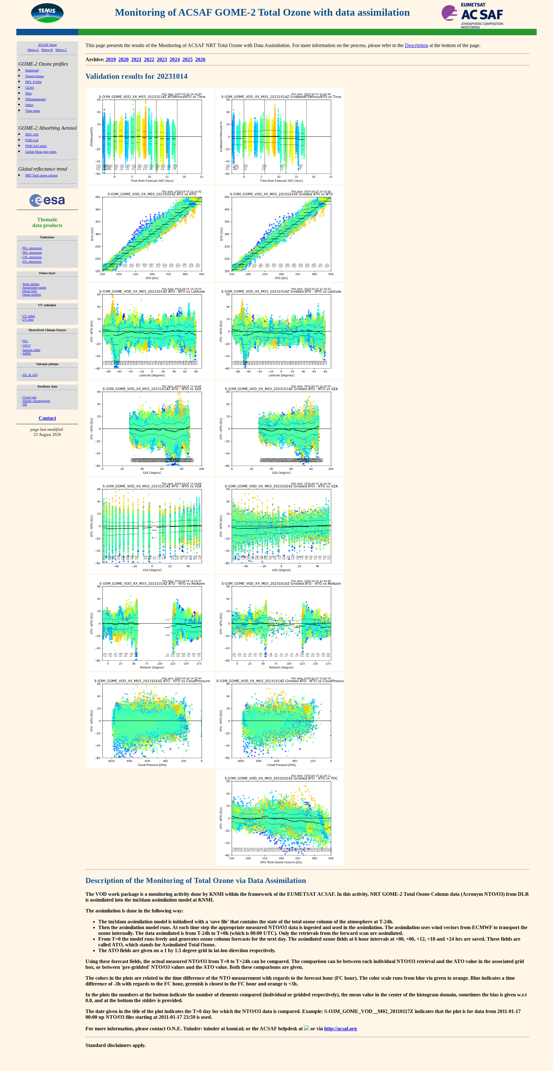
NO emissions (32, 248)
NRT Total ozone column (41, 175)
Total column (30, 284)
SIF (24, 404)
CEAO (29, 87)
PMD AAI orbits (36, 146)
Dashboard (32, 70)
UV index (28, 316)
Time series (32, 110)
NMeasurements (35, 99)
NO (25, 341)
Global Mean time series (41, 151)
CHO (26, 345)
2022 (149, 59)
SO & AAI (29, 375)
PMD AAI (31, 140)
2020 (123, 59)
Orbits (29, 105)
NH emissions (32, 252)
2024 (175, 59)
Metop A (33, 50)
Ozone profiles (31, 294)
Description (416, 45)
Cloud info (29, 397)
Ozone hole (29, 291)
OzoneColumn (34, 76)
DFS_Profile (33, 82)
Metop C (61, 50)
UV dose (28, 319)
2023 (162, 59)
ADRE (26, 353)
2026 (200, 59)
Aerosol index (31, 350)
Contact (47, 418)
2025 (187, 59)
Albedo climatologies (36, 401)
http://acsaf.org (340, 1028)
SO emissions (32, 261)
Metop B (47, 50)
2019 (111, 59)
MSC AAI (31, 134)
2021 (136, 59)
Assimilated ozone (34, 287)
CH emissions (32, 257)
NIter (28, 93)
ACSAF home (47, 44)
